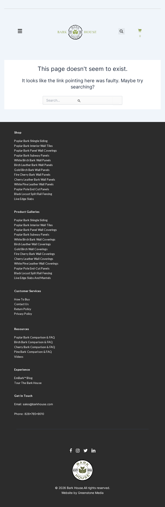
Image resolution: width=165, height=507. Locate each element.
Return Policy (22, 309)
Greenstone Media (91, 493)
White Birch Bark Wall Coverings (34, 239)
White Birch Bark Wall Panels (32, 160)
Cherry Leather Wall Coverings (33, 258)
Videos (18, 356)
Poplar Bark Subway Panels (31, 155)
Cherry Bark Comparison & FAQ (34, 347)
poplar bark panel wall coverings (35, 229)
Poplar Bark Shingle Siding (30, 141)
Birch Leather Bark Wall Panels (33, 165)
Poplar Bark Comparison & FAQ (34, 337)
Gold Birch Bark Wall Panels (31, 170)
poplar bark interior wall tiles (33, 225)
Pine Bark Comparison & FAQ (33, 351)
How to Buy (22, 299)
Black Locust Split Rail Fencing (33, 194)
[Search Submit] (79, 101)
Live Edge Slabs (24, 199)
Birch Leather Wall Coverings (32, 244)
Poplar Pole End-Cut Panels (31, 268)
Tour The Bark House (27, 383)
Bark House (75, 488)
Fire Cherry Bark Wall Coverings (34, 254)
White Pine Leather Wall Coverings (36, 263)
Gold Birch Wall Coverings (30, 249)
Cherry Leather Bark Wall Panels (34, 179)
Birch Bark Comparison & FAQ (33, 342)
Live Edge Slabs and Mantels (32, 278)
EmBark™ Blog (23, 378)
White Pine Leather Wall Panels (33, 184)
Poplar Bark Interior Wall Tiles (33, 146)
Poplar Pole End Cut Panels (31, 189)
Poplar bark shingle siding (30, 220)
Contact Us (21, 304)
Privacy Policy (23, 313)
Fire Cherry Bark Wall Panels (32, 174)
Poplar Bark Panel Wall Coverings (35, 150)
